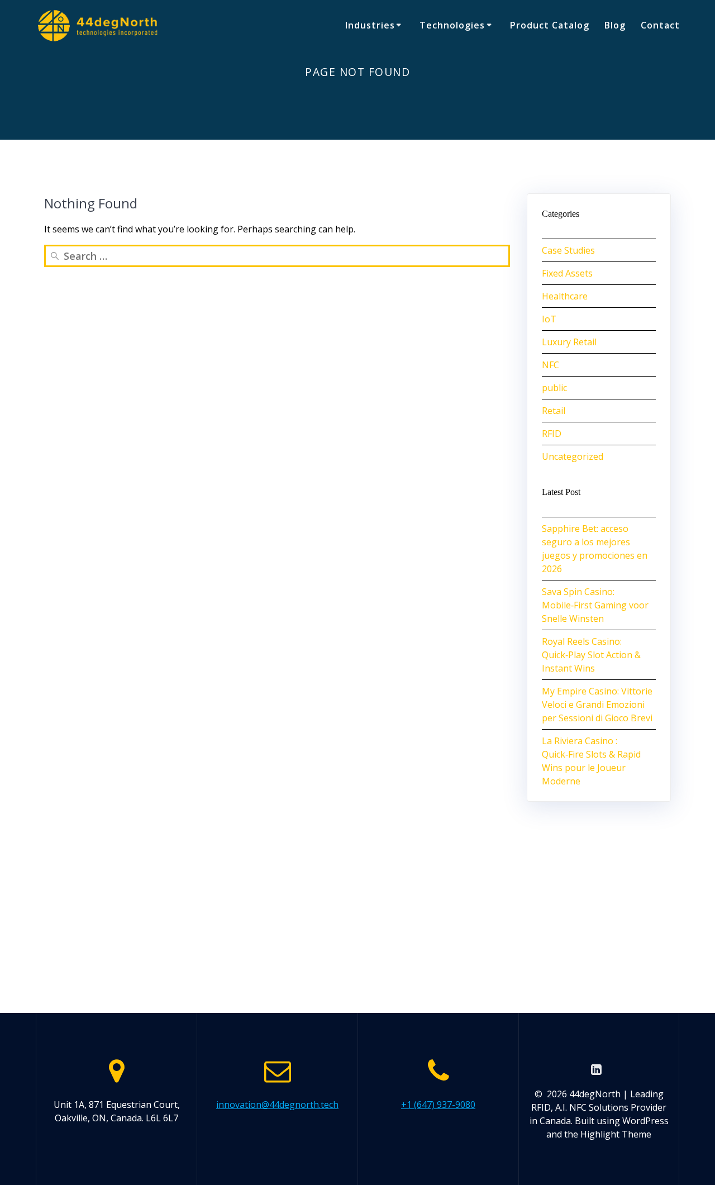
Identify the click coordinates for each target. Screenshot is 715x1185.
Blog (615, 25)
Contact (660, 25)
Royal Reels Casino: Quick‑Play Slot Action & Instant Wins (591, 654)
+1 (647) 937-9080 (438, 1104)
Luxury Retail (569, 342)
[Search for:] (277, 256)
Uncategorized (572, 456)
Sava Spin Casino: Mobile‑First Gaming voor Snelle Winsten (595, 605)
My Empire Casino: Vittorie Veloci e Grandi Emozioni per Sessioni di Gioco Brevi (597, 704)
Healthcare (565, 296)
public (554, 388)
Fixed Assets (567, 273)
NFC (550, 365)
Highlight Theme (615, 1134)
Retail (553, 410)
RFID (551, 433)
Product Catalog (549, 25)
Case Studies (568, 250)
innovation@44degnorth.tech (277, 1104)
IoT (549, 319)
